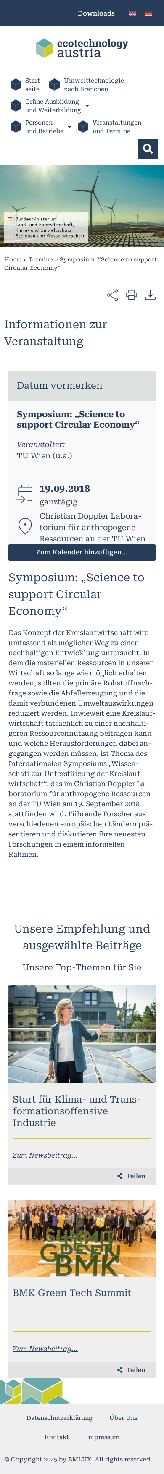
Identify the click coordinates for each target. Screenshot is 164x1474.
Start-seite (34, 84)
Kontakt (57, 1437)
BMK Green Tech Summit (72, 1293)
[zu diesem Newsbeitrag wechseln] (82, 1034)
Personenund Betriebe (44, 126)
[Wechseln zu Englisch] (132, 13)
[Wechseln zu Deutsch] (148, 13)
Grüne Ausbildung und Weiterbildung (53, 105)
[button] (148, 149)
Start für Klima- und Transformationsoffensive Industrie (77, 1111)
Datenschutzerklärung (59, 1417)
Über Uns (123, 1417)
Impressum (103, 1437)
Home (13, 259)
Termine (41, 259)
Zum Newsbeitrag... (45, 1155)
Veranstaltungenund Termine (117, 126)
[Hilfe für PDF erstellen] (150, 294)
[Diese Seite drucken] (131, 294)
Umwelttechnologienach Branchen (94, 84)
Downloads (96, 13)
